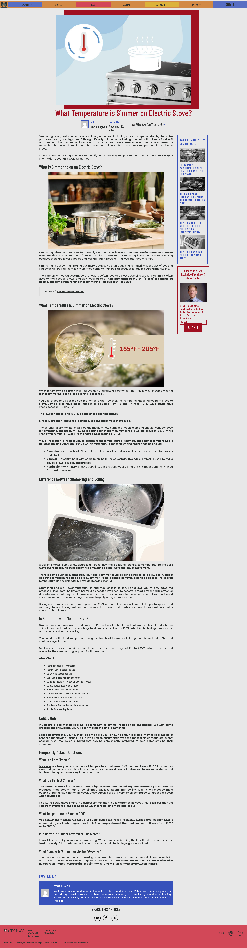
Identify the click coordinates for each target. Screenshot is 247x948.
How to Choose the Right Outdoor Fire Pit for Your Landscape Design (191, 227)
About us (32, 930)
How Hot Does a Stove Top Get (61, 669)
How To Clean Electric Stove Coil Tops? (65, 697)
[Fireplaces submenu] (32, 4)
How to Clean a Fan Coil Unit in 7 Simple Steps (191, 255)
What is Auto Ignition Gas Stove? (62, 689)
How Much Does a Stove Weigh (61, 665)
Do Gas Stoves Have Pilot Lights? (62, 685)
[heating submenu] (201, 4)
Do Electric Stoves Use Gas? (60, 673)
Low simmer (45, 766)
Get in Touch (33, 935)
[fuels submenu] (98, 4)
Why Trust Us (33, 933)
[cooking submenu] (133, 4)
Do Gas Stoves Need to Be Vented (62, 701)
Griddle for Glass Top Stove (59, 709)
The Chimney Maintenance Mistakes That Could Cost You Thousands (192, 169)
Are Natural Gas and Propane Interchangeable (68, 705)
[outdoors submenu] (168, 4)
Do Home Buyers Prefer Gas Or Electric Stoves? (69, 681)
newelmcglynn (99, 127)
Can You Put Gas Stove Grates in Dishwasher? (68, 693)
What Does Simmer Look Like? (70, 291)
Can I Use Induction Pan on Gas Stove (64, 677)
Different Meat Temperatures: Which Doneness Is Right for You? (192, 198)
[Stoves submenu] (64, 4)
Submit (193, 327)
